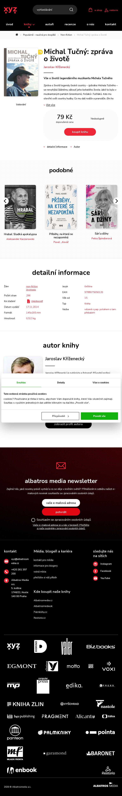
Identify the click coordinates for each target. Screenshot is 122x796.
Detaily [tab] (61, 382)
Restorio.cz (40, 617)
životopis (31, 289)
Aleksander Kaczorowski (20, 239)
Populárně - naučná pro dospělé (39, 34)
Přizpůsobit (58, 416)
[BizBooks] (100, 646)
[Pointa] (100, 732)
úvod (9, 24)
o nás (90, 24)
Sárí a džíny (101, 233)
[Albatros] (51, 666)
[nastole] (105, 704)
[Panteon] (15, 732)
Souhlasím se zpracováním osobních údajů (64, 520)
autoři (49, 24)
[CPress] (107, 685)
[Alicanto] (85, 716)
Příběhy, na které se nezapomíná (61, 235)
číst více (50, 105)
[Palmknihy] (54, 732)
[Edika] (74, 685)
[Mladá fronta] (15, 753)
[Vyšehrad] (69, 704)
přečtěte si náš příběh (45, 577)
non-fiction (32, 286)
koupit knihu (80, 132)
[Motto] (73, 666)
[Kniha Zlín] (25, 704)
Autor (77, 146)
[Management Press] (13, 685)
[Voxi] (108, 666)
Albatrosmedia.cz (43, 600)
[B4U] (21, 716)
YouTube (105, 578)
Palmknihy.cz (40, 612)
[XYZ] (13, 646)
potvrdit (61, 512)
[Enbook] (22, 770)
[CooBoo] (90, 666)
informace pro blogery (46, 565)
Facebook (105, 571)
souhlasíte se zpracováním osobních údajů (71, 493)
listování (21, 104)
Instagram (106, 563)
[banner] (12, 10)
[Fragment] (55, 716)
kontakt (110, 24)
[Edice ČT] (108, 716)
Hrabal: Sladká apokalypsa (20, 234)
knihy (28, 24)
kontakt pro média (43, 560)
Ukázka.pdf (37, 301)
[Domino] (40, 646)
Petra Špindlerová (102, 238)
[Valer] (66, 646)
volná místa (40, 571)
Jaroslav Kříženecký (57, 67)
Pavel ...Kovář (61, 242)
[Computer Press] (43, 685)
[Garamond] (54, 753)
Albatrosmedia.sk (43, 606)
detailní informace (57, 146)
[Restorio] (108, 770)
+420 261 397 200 (19, 571)
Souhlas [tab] (21, 382)
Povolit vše (99, 416)
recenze (70, 24)
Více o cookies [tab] (101, 382)
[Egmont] (22, 666)
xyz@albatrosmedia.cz (20, 561)
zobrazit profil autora (68, 424)
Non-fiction (66, 34)
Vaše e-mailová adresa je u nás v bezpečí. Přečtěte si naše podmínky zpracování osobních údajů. (61, 526)
